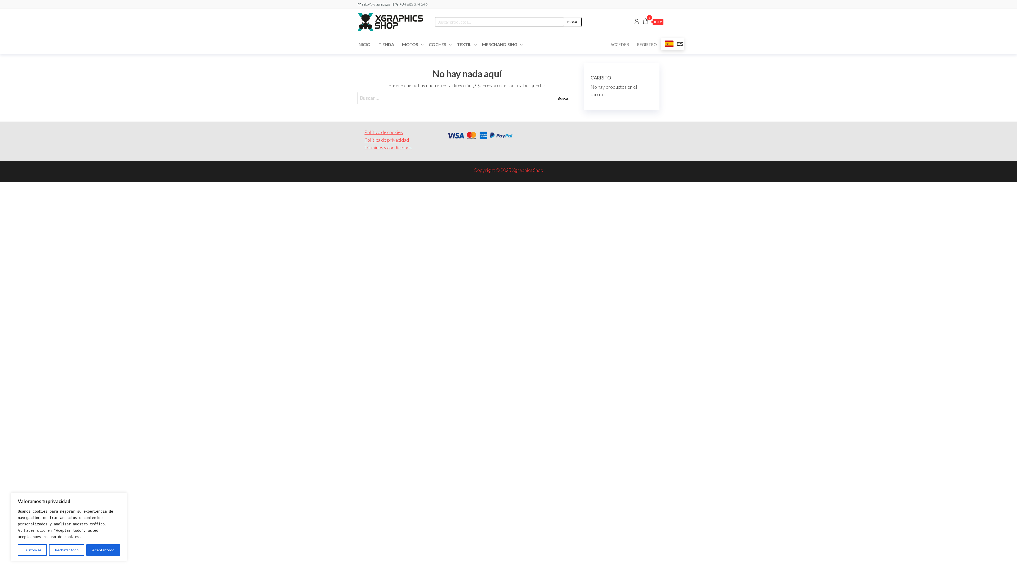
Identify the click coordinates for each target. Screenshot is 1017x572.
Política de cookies (383, 132)
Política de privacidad (386, 140)
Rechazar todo (67, 550)
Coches (437, 44)
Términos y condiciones (388, 147)
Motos (410, 44)
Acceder (619, 44)
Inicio (364, 44)
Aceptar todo (103, 550)
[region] (69, 527)
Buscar (572, 22)
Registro (647, 44)
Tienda (386, 44)
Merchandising (499, 44)
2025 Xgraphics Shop (522, 170)
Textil (464, 44)
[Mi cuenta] (636, 21)
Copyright (484, 170)
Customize (32, 550)
